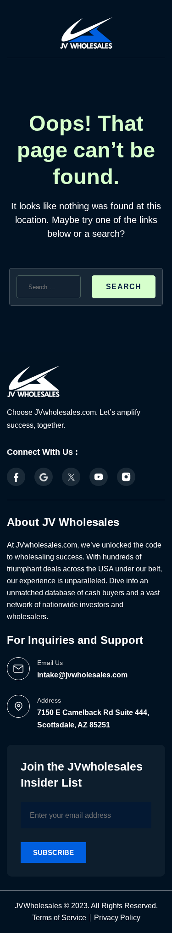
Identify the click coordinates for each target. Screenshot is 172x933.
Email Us (50, 662)
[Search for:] (49, 286)
